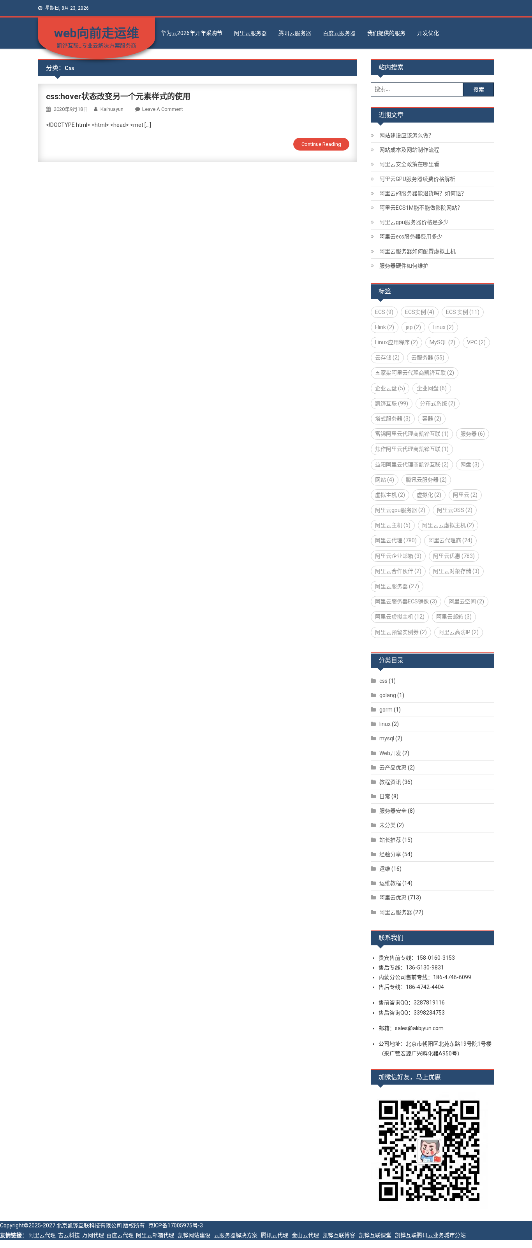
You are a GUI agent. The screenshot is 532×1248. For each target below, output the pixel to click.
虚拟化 (429, 495)
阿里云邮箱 (454, 616)
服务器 (472, 434)
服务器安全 (393, 811)
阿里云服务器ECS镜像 (406, 601)
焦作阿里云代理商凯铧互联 (412, 449)
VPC (476, 342)
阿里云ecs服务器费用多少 (410, 236)
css (383, 681)
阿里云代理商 (450, 540)
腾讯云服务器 (294, 33)
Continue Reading (321, 144)
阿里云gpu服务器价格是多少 (414, 222)
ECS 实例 (462, 312)
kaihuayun (111, 109)
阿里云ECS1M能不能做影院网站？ (421, 208)
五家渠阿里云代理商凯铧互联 (414, 373)
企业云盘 (390, 388)
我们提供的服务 (386, 33)
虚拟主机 (390, 495)
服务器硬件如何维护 (403, 266)
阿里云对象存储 (456, 571)
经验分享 (390, 854)
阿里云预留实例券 (401, 632)
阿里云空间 (466, 601)
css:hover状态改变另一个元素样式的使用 (118, 96)
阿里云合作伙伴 (398, 571)
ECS (384, 312)
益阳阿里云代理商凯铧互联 (412, 464)
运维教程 (390, 883)
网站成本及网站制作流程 (409, 150)
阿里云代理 (396, 540)
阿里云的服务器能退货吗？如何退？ (423, 193)
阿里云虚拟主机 (400, 616)
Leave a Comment (162, 109)
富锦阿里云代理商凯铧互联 (412, 434)
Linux (443, 327)
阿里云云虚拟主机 (448, 525)
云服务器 (427, 357)
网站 (384, 480)
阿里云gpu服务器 (400, 510)
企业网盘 (432, 388)
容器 (431, 418)
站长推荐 (390, 840)
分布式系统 (437, 403)
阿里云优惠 (454, 556)
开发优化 (428, 33)
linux (385, 724)
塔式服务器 (392, 418)
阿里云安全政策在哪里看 (409, 164)
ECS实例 (419, 312)
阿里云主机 (392, 525)
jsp (413, 327)
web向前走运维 (96, 33)
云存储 (387, 357)
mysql (386, 738)
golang (387, 695)
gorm (386, 709)
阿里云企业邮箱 (398, 556)
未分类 (387, 825)
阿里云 (465, 495)
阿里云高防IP (459, 632)
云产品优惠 (393, 767)
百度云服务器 (339, 33)
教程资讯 (390, 782)
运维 (384, 869)
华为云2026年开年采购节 (191, 33)
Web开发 (390, 753)
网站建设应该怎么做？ (406, 135)
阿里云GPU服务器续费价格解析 (417, 179)
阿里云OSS (454, 510)
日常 (384, 796)
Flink (384, 327)
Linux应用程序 (396, 342)
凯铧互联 (391, 403)
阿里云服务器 (250, 33)
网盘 (469, 464)
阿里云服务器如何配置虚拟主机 (417, 251)
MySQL (442, 342)
